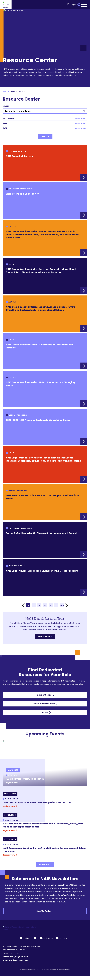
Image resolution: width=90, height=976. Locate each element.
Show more (80, 118)
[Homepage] (6, 4)
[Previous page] (23, 605)
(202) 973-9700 (21, 957)
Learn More (44, 636)
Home (5, 92)
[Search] (68, 4)
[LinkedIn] (46, 938)
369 (62, 605)
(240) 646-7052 (20, 960)
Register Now (12, 782)
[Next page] (66, 605)
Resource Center (18, 92)
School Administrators (44, 703)
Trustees (44, 712)
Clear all (45, 136)
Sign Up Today (44, 911)
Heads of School (44, 694)
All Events (44, 864)
